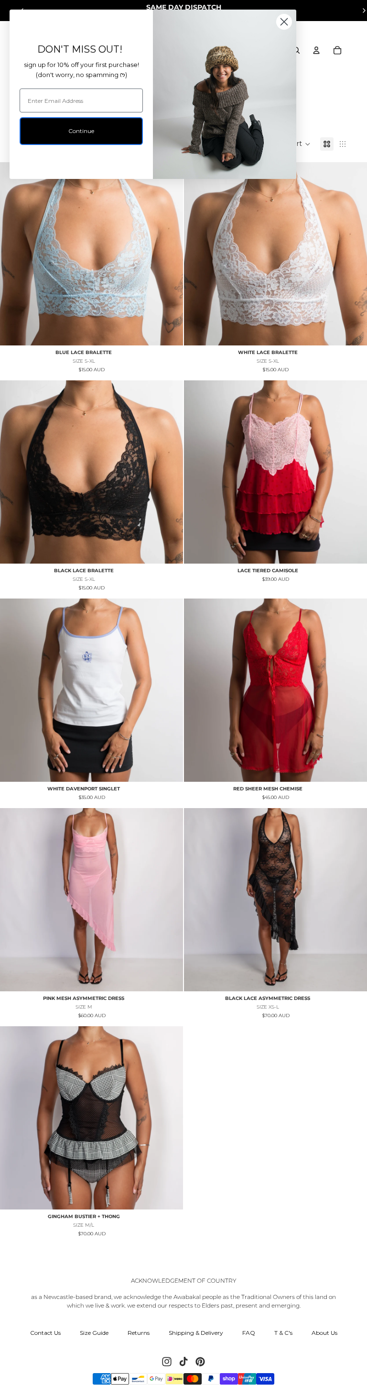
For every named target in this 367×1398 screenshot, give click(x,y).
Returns (139, 1332)
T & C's (283, 1332)
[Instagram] (167, 1361)
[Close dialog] (284, 21)
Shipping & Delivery (196, 1332)
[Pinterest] (200, 1361)
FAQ (248, 1332)
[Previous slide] (14, 253)
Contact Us (45, 1332)
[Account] (316, 50)
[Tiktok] (183, 1361)
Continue (81, 130)
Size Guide (94, 1332)
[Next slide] (168, 253)
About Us (324, 1332)
